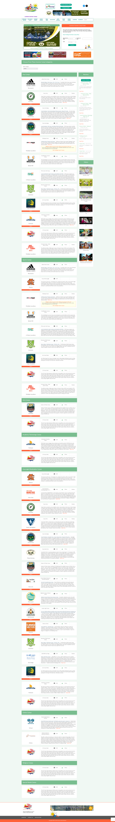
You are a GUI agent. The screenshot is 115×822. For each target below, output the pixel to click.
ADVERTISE (24, 817)
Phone (66, 79)
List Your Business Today (66, 4)
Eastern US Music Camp (45, 404)
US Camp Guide (45, 230)
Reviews (73, 93)
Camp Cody (45, 93)
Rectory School (45, 623)
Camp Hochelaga (45, 108)
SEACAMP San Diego (45, 653)
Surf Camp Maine (45, 355)
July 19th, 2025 (82, 137)
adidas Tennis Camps (45, 79)
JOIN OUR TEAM (38, 817)
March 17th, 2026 (83, 85)
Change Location (66, 7)
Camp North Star (45, 549)
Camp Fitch (45, 518)
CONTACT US (30, 817)
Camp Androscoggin (45, 278)
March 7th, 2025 (88, 143)
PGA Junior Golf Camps (45, 326)
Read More (81, 91)
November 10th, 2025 (83, 127)
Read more (65, 102)
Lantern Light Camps (45, 608)
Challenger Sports (45, 138)
